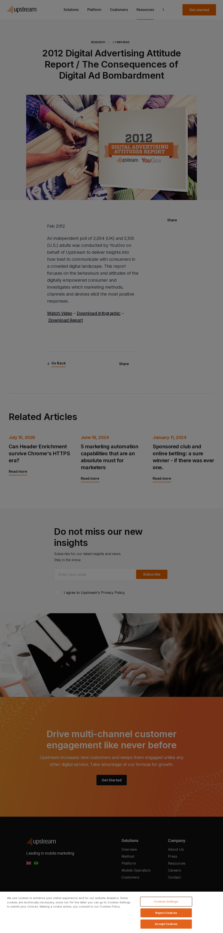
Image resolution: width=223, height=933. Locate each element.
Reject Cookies (166, 912)
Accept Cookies (166, 924)
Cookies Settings (166, 901)
